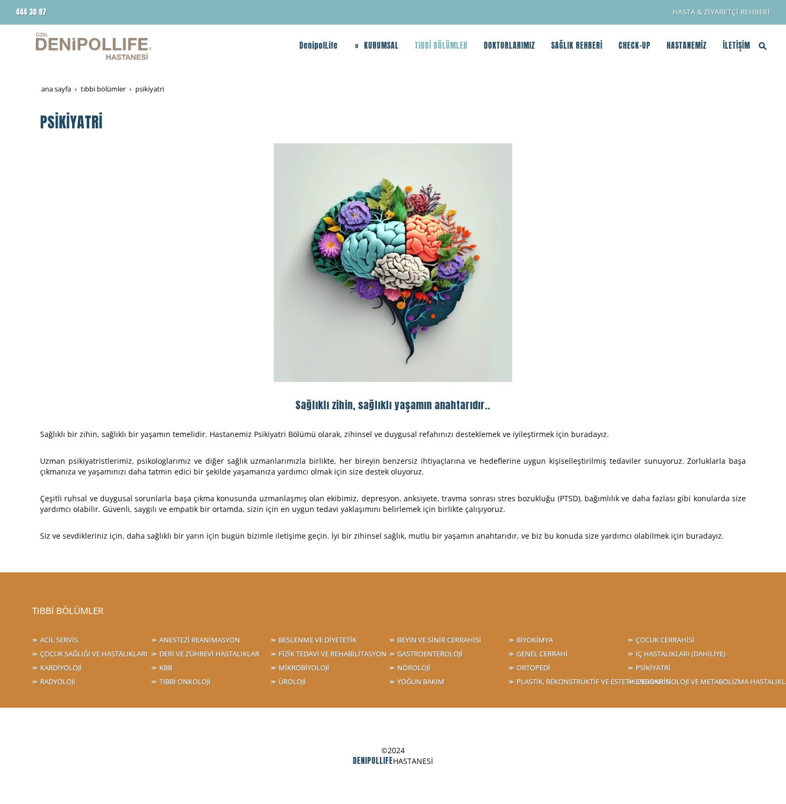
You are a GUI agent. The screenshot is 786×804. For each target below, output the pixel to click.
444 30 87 (31, 12)
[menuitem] (721, 12)
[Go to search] (763, 46)
